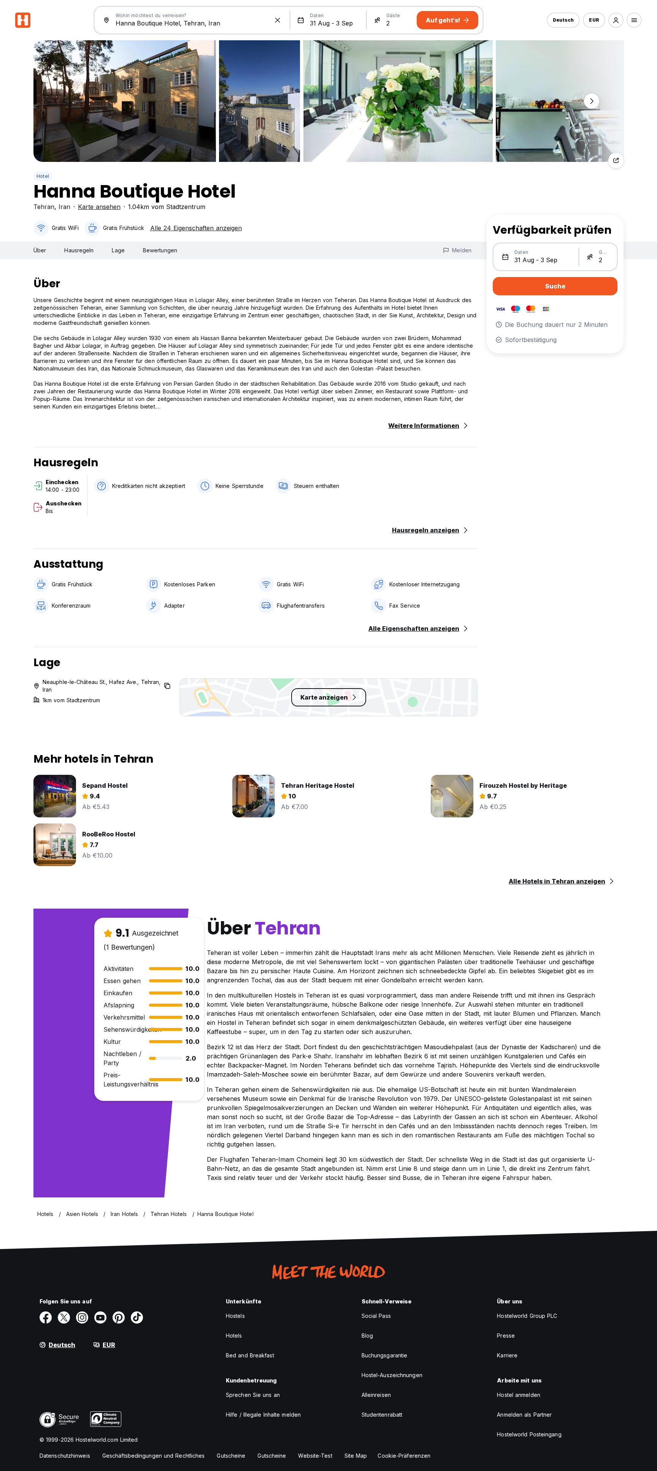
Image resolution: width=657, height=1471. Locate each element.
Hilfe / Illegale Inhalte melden (263, 1414)
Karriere (507, 1355)
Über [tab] (39, 250)
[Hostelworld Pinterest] (119, 1317)
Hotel (42, 176)
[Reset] (277, 20)
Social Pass (376, 1316)
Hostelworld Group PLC (527, 1316)
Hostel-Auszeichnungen (392, 1375)
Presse (506, 1335)
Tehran (43, 207)
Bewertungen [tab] (160, 250)
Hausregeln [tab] (79, 250)
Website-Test (315, 1455)
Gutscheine (231, 1455)
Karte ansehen (99, 207)
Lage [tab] (118, 250)
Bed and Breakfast (250, 1355)
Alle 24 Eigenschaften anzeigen (196, 228)
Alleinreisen (376, 1395)
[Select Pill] (616, 20)
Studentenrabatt (382, 1414)
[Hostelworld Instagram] (82, 1317)
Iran (64, 207)
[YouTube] (100, 1317)
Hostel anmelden (518, 1395)
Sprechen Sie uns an (253, 1395)
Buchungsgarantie (385, 1355)
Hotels (234, 1335)
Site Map (355, 1455)
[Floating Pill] (591, 101)
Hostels (235, 1316)
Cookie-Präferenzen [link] (404, 1455)
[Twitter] (64, 1317)
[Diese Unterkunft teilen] (616, 160)
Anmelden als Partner (524, 1414)
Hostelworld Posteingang (529, 1434)
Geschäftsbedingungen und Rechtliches (153, 1455)
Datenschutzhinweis (65, 1455)
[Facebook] (46, 1317)
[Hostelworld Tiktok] (137, 1317)
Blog (367, 1335)
